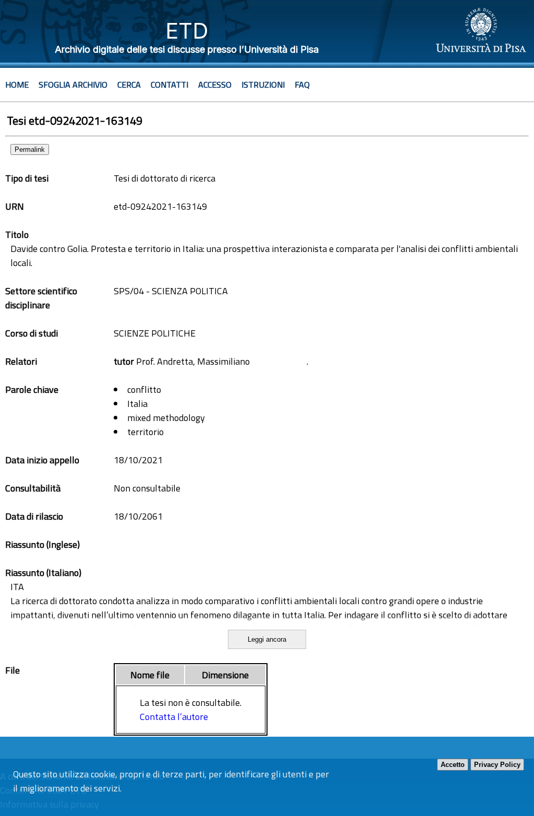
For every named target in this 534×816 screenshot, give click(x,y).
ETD (187, 30)
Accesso (215, 84)
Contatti (169, 84)
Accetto (453, 765)
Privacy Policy (497, 765)
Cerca (129, 84)
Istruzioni (263, 84)
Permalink (30, 149)
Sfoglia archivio (73, 84)
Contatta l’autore (174, 717)
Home (17, 84)
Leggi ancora (267, 639)
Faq (302, 84)
